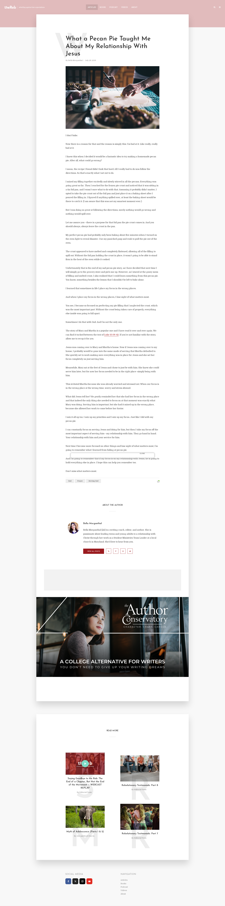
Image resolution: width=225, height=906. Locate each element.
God (69, 481)
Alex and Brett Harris (85, 836)
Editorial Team (85, 792)
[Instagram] (82, 881)
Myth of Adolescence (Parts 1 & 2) (85, 832)
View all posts (93, 551)
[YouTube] (89, 881)
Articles (92, 7)
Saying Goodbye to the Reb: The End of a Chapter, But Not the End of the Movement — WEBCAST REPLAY (85, 783)
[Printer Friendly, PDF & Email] (158, 481)
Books (103, 7)
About (134, 7)
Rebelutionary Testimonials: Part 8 (140, 785)
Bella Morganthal (75, 60)
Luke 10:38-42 (111, 335)
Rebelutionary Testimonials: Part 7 (140, 834)
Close (142, 453)
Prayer (80, 481)
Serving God (93, 481)
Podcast (113, 7)
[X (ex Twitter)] (75, 881)
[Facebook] (68, 881)
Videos (124, 7)
